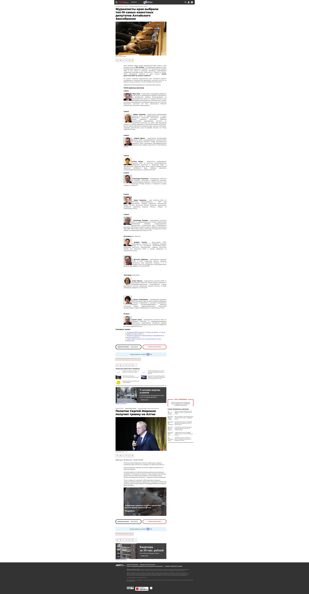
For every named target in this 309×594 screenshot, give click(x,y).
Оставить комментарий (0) (154, 346)
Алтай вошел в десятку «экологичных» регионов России (130, 376)
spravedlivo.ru (159, 464)
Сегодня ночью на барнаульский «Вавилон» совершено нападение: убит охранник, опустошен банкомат (156, 377)
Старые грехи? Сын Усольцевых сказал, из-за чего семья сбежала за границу (184, 434)
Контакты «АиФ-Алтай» (132, 564)
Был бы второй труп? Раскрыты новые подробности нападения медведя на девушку (180, 404)
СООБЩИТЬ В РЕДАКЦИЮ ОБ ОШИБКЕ (173, 566)
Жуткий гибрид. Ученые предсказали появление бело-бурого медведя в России (184, 418)
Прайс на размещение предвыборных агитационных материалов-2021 (145, 566)
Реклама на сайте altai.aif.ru (147, 564)
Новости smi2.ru (121, 403)
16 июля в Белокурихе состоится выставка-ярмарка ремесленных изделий (156, 372)
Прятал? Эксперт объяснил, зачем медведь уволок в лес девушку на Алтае (183, 412)
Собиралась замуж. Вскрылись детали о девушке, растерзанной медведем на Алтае (183, 439)
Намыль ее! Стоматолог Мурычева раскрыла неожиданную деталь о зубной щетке (183, 423)
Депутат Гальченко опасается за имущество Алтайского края (130, 371)
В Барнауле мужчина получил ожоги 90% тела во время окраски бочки (143, 507)
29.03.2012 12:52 (119, 6)
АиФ (126, 451)
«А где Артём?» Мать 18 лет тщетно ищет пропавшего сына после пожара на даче (183, 428)
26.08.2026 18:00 (120, 408)
